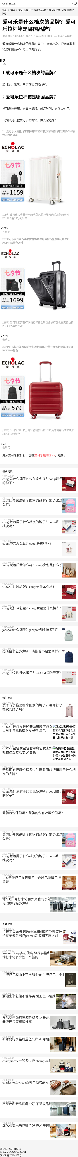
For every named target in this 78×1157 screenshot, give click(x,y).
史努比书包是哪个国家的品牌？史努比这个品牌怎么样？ (39, 502)
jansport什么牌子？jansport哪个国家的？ (30, 630)
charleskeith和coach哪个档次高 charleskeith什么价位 (38, 1082)
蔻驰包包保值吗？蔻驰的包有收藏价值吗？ (33, 813)
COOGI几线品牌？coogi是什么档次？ (29, 586)
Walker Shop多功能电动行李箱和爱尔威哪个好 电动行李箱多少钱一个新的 (39, 955)
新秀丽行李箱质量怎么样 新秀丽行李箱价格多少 (37, 1039)
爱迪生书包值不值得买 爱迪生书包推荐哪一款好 (37, 996)
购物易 (4, 1149)
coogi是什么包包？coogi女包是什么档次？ (32, 608)
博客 (12, 10)
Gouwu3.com (9, 3)
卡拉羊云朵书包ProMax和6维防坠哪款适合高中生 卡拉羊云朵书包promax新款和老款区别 (39, 933)
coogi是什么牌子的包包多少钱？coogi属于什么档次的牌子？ (39, 481)
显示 (4, 64)
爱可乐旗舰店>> (44, 455)
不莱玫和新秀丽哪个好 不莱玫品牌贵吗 (30, 1104)
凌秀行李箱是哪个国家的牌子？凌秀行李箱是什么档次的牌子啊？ (39, 707)
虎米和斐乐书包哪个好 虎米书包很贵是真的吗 (35, 1125)
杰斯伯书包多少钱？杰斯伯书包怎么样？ (31, 651)
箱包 (4, 10)
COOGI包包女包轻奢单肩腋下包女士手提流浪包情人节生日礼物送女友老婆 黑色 (39, 729)
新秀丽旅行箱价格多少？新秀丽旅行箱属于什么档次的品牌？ (39, 772)
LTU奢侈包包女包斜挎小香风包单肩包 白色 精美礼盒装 (39, 880)
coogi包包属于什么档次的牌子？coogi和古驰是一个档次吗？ (39, 524)
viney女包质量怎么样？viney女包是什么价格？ (35, 565)
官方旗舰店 (14, 1149)
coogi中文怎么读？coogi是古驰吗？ (27, 543)
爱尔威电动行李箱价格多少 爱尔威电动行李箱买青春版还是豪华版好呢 (39, 1020)
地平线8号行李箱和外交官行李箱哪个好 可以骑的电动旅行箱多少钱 (39, 901)
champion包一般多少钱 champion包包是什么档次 (36, 1061)
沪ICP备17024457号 (11, 1155)
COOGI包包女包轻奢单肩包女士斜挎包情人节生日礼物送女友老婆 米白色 (39, 750)
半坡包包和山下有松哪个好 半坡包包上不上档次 (37, 974)
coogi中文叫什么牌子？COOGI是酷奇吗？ (32, 673)
